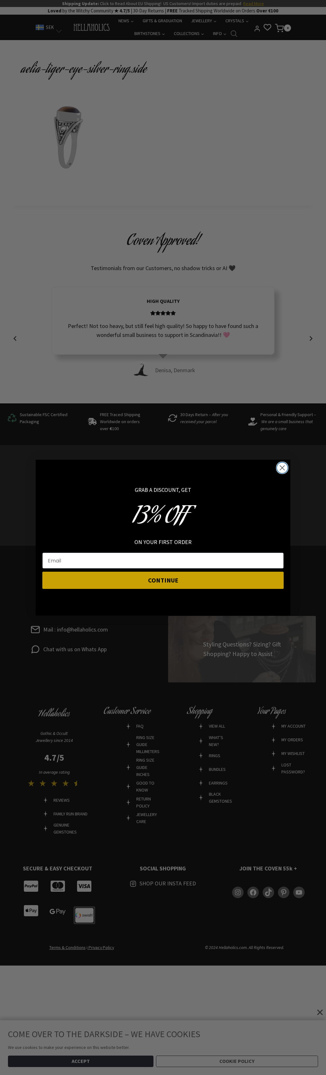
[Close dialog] (282, 467)
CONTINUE (163, 580)
